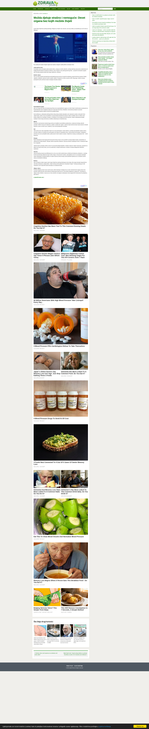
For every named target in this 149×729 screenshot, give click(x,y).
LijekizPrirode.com (38, 177)
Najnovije (40, 8)
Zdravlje (47, 8)
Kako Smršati (75, 8)
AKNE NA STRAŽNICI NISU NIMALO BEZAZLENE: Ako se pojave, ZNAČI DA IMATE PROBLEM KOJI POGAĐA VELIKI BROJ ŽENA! (40, 641)
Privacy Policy (69, 666)
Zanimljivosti (45, 13)
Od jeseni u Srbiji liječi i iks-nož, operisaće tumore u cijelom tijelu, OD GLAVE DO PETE (80, 640)
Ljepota (54, 8)
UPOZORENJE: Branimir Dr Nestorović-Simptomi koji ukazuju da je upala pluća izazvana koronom (66, 640)
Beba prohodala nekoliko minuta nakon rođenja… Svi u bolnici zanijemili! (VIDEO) (106, 58)
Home (34, 8)
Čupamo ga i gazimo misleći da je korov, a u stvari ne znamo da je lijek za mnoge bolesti (106, 66)
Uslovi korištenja (78, 666)
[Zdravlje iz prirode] (45, 6)
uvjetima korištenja (105, 726)
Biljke (68, 8)
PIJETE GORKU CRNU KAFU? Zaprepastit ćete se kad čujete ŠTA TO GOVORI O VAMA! (53, 640)
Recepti (83, 8)
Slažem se (140, 726)
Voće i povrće (61, 8)
